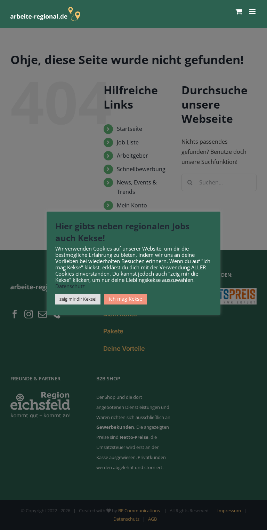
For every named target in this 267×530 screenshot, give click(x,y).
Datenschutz (70, 286)
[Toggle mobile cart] (238, 11)
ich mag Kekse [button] (125, 298)
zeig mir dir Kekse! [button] (77, 299)
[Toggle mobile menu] (253, 11)
